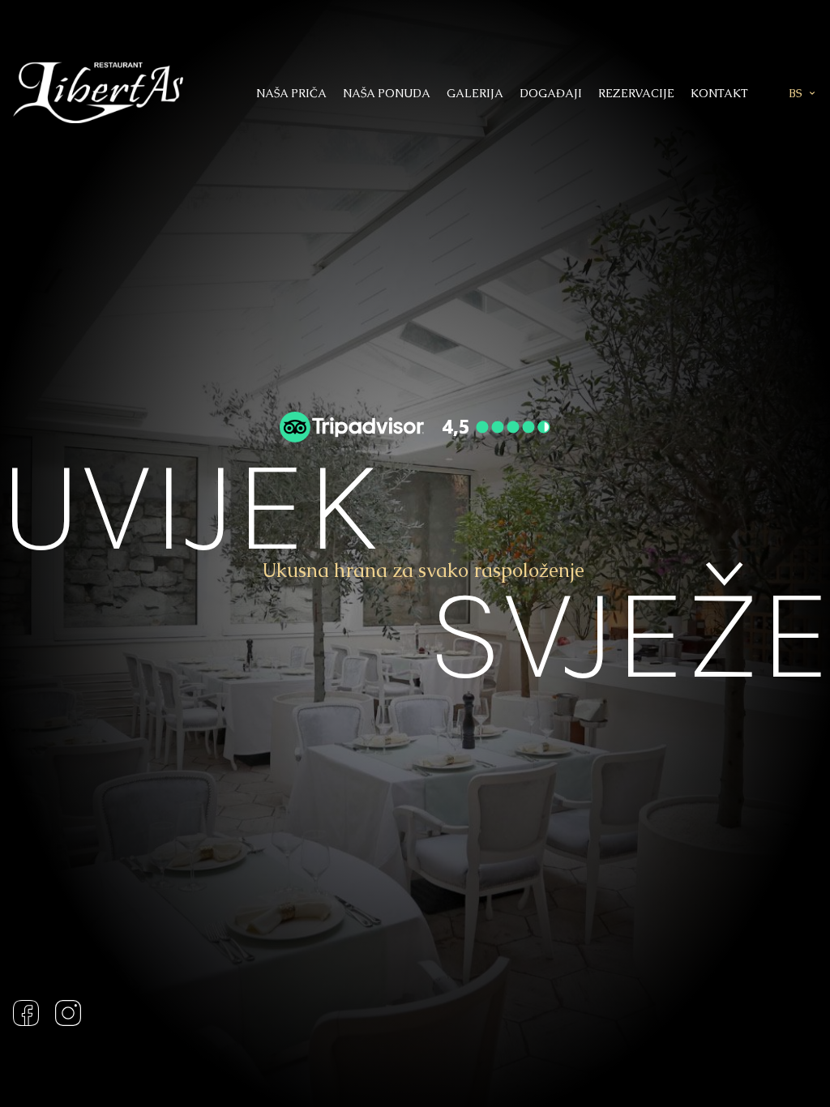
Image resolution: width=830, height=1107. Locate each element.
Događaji (551, 93)
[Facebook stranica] (30, 1013)
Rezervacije (636, 93)
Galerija (475, 93)
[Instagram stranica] (64, 1013)
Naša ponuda (386, 93)
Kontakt (719, 93)
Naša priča (291, 93)
